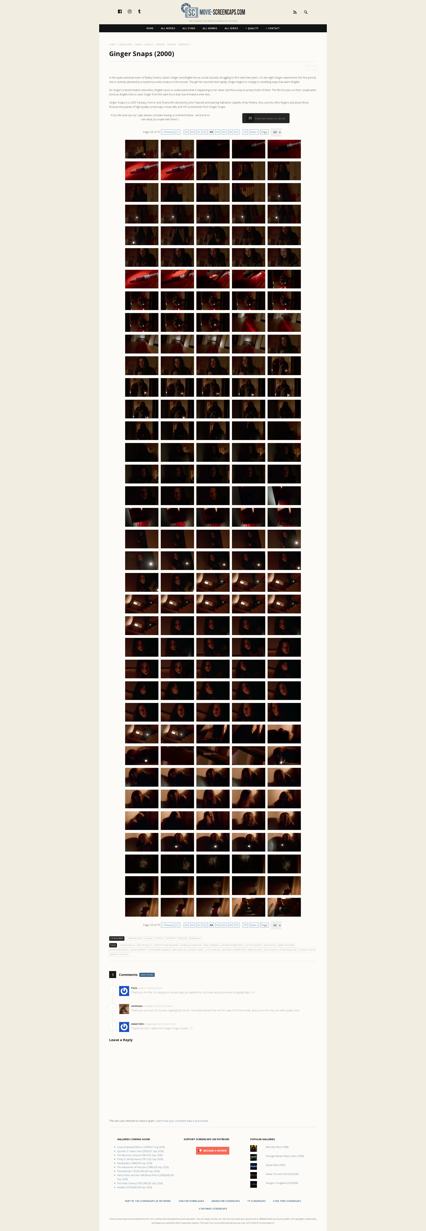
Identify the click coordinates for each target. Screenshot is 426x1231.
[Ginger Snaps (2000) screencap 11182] (177, 245)
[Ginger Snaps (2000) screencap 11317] (177, 830)
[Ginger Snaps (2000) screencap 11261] (141, 591)
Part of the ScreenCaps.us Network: (148, 1201)
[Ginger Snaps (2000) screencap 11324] (248, 851)
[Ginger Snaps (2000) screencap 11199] (248, 310)
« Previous (168, 132)
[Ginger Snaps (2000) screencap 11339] (248, 916)
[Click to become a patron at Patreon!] (212, 1155)
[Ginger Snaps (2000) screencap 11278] (213, 656)
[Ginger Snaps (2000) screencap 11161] (141, 158)
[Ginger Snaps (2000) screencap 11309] (248, 786)
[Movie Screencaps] (213, 10)
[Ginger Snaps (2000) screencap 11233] (213, 461)
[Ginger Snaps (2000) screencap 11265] (284, 591)
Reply (167, 988)
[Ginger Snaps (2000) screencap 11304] (248, 765)
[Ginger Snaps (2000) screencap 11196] (141, 310)
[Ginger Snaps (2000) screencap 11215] (284, 375)
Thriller (182, 938)
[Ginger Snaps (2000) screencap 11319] (248, 830)
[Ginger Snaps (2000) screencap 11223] (213, 418)
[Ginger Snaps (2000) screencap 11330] (284, 873)
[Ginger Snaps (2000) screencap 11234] (248, 461)
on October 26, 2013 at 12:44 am (158, 1006)
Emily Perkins (211, 945)
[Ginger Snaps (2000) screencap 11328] (213, 873)
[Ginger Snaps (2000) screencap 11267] (177, 613)
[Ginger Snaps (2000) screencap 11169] (248, 180)
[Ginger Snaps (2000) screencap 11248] (213, 526)
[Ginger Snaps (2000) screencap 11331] (141, 895)
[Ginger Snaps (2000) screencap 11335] (284, 895)
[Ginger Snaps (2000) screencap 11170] (284, 180)
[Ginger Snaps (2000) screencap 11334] (248, 895)
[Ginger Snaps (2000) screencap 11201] (141, 332)
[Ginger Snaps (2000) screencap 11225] (284, 418)
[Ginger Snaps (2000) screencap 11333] (213, 895)
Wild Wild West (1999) (277, 1147)
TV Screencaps (256, 1201)
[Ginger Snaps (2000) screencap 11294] (248, 721)
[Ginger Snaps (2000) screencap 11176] (141, 223)
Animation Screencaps (226, 1201)
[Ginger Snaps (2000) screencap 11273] (213, 635)
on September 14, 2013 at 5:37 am (160, 1024)
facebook (123, 11)
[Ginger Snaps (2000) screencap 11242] (177, 505)
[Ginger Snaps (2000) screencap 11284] (248, 678)
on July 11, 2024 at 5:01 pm (150, 988)
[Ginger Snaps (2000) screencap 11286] (141, 700)
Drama (149, 938)
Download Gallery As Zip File (270, 118)
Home (150, 28)
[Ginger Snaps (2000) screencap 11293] (213, 721)
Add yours (147, 974)
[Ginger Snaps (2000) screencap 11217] (177, 396)
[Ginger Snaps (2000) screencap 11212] (177, 375)
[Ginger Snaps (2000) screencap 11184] (248, 245)
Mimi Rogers (255, 949)
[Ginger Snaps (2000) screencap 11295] (284, 721)
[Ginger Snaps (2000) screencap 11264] (248, 591)
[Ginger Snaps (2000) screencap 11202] (177, 332)
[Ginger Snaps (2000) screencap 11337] (177, 916)
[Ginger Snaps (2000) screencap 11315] (284, 808)
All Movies (168, 28)
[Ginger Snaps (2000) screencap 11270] (284, 613)
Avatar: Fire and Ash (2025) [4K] (282, 1174)
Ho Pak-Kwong (253, 945)
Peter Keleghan (288, 949)
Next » (254, 132)
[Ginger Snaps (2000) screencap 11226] (141, 440)
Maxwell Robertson (234, 949)
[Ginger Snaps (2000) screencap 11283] (213, 678)
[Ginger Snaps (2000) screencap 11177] (177, 223)
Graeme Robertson (232, 945)
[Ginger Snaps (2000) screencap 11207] (177, 353)
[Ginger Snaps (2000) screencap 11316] (141, 830)
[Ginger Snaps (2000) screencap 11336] (141, 916)
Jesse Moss (270, 945)
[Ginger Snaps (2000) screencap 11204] (248, 332)
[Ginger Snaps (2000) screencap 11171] (141, 202)
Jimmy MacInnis (286, 945)
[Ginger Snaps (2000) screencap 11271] (141, 635)
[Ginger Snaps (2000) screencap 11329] (248, 873)
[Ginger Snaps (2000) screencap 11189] (248, 266)
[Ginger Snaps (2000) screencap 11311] (141, 808)
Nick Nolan (270, 949)
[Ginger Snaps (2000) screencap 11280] (284, 656)
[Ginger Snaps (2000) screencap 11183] (213, 245)
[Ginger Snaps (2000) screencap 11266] (141, 613)
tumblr (143, 11)
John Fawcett (139, 949)
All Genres (210, 28)
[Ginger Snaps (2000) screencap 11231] (141, 461)
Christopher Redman (166, 945)
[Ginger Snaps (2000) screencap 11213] (213, 375)
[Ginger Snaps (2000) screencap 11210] (284, 353)
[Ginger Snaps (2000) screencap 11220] (284, 396)
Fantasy (159, 938)
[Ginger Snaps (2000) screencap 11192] (177, 288)
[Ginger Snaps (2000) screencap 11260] (284, 570)
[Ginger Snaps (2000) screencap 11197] (177, 310)
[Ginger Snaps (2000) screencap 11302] (177, 765)
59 (186, 132)
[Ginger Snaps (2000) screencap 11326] (141, 873)
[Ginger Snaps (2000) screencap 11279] (248, 656)
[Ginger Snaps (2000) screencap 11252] (177, 548)
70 (245, 132)
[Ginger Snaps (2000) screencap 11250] (284, 526)
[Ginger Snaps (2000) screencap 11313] (213, 808)
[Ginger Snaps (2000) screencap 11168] (213, 180)
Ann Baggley (127, 945)
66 (230, 132)
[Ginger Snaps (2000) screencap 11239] (248, 483)
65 (224, 132)
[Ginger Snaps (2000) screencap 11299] (248, 743)
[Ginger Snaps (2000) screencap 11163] (213, 158)
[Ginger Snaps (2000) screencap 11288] (213, 700)
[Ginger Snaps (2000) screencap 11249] (248, 526)
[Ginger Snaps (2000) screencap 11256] (141, 570)
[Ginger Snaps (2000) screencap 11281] (141, 678)
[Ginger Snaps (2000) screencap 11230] (284, 440)
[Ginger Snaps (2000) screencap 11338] (213, 916)
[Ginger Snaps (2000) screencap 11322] (177, 851)
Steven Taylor (307, 949)
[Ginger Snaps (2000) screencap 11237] (177, 483)
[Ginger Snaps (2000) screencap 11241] (141, 505)
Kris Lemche (179, 949)
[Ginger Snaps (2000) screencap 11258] (213, 570)
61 (198, 132)
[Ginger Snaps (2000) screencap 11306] (141, 786)
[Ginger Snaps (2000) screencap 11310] (284, 786)
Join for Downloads (191, 1201)
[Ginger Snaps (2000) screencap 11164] (248, 158)
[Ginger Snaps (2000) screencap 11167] (177, 180)
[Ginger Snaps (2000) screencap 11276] (141, 656)
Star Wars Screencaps (213, 1208)
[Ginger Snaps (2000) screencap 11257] (177, 570)
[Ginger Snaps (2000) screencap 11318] (213, 830)
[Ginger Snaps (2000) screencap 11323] (213, 851)
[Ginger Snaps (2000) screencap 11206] (141, 353)
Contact (274, 28)
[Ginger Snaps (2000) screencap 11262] (177, 591)
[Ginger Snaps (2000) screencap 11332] (177, 895)
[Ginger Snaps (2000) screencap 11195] (284, 288)
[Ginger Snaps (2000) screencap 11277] (177, 656)
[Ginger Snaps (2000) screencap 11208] (213, 353)
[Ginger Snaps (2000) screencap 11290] (284, 700)
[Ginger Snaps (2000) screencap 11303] (213, 765)
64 (217, 132)
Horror (171, 938)
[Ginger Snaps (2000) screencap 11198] (213, 310)
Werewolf (195, 938)
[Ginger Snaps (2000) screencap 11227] (177, 440)
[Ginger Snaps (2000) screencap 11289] (248, 700)
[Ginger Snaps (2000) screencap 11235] (284, 461)
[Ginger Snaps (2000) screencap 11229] (248, 440)
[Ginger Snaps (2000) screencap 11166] (141, 180)
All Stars (189, 28)
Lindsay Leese (195, 949)
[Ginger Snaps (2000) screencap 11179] (248, 223)
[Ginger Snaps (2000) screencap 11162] (177, 158)
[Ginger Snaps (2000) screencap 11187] (177, 266)
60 (192, 132)
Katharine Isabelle (160, 949)
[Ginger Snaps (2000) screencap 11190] (284, 266)
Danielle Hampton (191, 945)
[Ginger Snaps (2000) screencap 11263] (213, 591)
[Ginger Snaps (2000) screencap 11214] (248, 375)
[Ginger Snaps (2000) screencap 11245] (284, 505)
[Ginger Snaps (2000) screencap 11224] (248, 418)
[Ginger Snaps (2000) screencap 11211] (141, 375)
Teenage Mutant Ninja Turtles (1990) (285, 1156)
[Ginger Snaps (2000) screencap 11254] (248, 548)
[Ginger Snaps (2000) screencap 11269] (248, 613)
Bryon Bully (144, 945)
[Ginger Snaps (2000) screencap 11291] (141, 721)
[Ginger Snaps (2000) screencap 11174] (248, 202)
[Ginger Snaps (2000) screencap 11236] (141, 483)
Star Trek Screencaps (287, 1201)
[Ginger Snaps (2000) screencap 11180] (284, 223)
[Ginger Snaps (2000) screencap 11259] (248, 570)
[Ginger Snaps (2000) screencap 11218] (213, 396)
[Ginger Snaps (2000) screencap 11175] (284, 202)
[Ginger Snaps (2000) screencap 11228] (213, 440)
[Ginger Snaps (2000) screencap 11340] (284, 916)
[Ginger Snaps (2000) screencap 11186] (141, 266)
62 (205, 132)
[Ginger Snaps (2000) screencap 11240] (284, 483)
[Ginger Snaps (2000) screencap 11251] (141, 548)
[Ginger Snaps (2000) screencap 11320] (284, 830)
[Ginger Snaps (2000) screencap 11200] (284, 310)
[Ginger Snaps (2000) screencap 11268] (213, 613)
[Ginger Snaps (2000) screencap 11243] (213, 505)
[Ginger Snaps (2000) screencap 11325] (284, 851)
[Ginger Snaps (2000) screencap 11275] (284, 635)
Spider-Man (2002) (275, 1165)
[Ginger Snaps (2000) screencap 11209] (248, 353)
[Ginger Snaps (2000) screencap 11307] (177, 786)
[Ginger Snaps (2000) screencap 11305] (284, 765)
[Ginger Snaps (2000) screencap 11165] (284, 158)
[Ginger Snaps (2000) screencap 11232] (177, 461)
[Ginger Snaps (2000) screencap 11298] (213, 743)
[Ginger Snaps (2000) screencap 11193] (213, 288)
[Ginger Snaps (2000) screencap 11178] (213, 223)
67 (236, 132)
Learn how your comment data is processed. (181, 1121)
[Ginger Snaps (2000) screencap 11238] (213, 483)
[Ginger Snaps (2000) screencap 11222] (177, 418)
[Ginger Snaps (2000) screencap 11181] (141, 245)
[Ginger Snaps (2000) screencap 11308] (213, 786)
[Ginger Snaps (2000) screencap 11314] (248, 808)
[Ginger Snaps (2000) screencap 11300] (284, 743)
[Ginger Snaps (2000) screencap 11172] (177, 202)
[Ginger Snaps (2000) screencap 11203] (213, 332)
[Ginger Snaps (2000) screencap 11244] (248, 505)
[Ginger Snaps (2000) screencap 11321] (141, 851)
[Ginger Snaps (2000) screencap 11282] (177, 678)
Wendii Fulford (119, 954)
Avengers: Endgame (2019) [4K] (282, 1183)
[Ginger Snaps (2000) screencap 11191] (141, 288)
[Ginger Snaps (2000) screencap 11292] (177, 721)
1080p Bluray (135, 938)
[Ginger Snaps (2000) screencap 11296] (141, 743)
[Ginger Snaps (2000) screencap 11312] (177, 808)
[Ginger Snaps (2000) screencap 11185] (284, 245)
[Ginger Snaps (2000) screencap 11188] (213, 266)
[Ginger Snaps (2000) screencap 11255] (284, 548)
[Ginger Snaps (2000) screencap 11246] (141, 526)
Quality (253, 28)
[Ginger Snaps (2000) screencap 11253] (213, 548)
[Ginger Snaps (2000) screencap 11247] (177, 526)
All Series (231, 28)
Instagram (133, 11)
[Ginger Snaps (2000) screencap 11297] (177, 743)
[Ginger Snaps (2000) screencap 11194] (248, 288)
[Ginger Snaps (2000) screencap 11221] (141, 418)
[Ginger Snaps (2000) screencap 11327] (177, 873)
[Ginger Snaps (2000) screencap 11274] (248, 635)
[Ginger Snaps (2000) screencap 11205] (284, 332)
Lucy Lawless (212, 949)
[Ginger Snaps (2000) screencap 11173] (213, 202)
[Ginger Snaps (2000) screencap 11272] (177, 635)
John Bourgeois (119, 949)
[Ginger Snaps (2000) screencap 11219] (248, 396)
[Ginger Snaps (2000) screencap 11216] (141, 396)
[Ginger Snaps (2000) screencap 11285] (284, 678)
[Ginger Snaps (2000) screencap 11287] (177, 700)
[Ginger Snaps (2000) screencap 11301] (141, 765)
